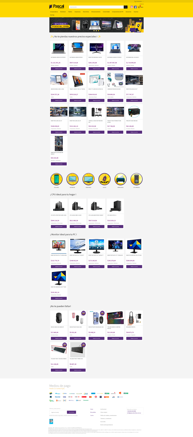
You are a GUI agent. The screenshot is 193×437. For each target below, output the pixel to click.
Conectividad (106, 11)
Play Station (95, 128)
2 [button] (96, 30)
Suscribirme (71, 412)
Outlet (71, 335)
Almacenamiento (95, 11)
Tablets (70, 11)
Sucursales (103, 421)
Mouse (56, 335)
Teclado (113, 335)
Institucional (103, 409)
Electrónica (86, 11)
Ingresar (142, 4)
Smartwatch (58, 160)
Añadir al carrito (58, 68)
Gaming (52, 15)
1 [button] (94, 30)
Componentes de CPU (117, 11)
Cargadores (133, 335)
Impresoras (78, 11)
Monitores (97, 65)
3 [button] (98, 30)
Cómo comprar (103, 412)
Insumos (136, 11)
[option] (96, 24)
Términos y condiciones (105, 418)
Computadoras (54, 11)
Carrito (92, 415)
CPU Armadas (59, 223)
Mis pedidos (93, 412)
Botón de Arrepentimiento (106, 425)
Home (91, 409)
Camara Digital (110, 97)
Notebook (63, 11)
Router (95, 97)
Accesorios (128, 11)
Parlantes (132, 128)
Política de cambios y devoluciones (108, 415)
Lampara (109, 128)
